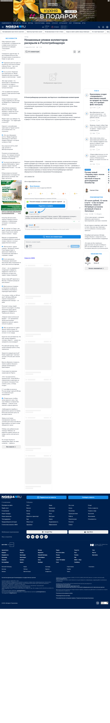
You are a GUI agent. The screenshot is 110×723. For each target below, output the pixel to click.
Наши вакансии (6, 483)
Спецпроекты (92, 485)
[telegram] (28, 503)
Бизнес (28, 474)
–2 (78, 221)
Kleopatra (31, 225)
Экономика (91, 483)
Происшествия (73, 480)
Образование (53, 491)
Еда (27, 485)
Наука (51, 485)
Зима (50, 472)
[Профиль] (107, 27)
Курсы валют (63, 23)
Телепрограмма (40, 23)
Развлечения (73, 485)
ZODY (70, 23)
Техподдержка (6, 485)
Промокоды (77, 23)
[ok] (37, 503)
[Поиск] (99, 27)
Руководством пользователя (63, 551)
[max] (41, 503)
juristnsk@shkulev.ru (41, 558)
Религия (71, 488)
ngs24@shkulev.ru (21, 557)
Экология (91, 480)
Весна (28, 477)
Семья (70, 491)
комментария (33, 51)
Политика (72, 477)
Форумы (30, 23)
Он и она (71, 472)
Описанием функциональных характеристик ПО (67, 552)
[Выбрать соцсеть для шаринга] (79, 51)
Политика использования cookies (64, 559)
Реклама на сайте (7, 472)
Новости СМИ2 (29, 258)
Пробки (55, 27)
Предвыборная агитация (9, 488)
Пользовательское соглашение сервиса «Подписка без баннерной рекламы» (75, 564)
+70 (74, 232)
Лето (50, 480)
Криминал (52, 474)
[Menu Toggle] (3, 27)
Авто (27, 472)
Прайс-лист (5, 474)
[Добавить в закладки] (74, 51)
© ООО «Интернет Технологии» (10, 569)
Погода (24, 23)
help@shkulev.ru (13, 559)
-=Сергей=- (31, 212)
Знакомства (17, 23)
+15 (74, 221)
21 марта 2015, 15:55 (29, 47)
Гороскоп (55, 23)
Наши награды (6, 480)
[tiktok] (46, 503)
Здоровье (29, 491)
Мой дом (51, 483)
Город (28, 480)
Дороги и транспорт (32, 483)
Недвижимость (7, 23)
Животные (29, 488)
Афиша (48, 23)
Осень (70, 474)
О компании (5, 477)
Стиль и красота (93, 474)
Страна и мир (92, 477)
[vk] (32, 503)
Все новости (11, 38)
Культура (51, 477)
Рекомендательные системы (63, 562)
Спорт (90, 472)
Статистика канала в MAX (10, 491)
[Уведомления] (103, 27)
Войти (30, 246)
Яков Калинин (35, 186)
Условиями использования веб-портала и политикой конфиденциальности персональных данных (80, 553)
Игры (83, 23)
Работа (71, 483)
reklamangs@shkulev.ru (61, 545)
